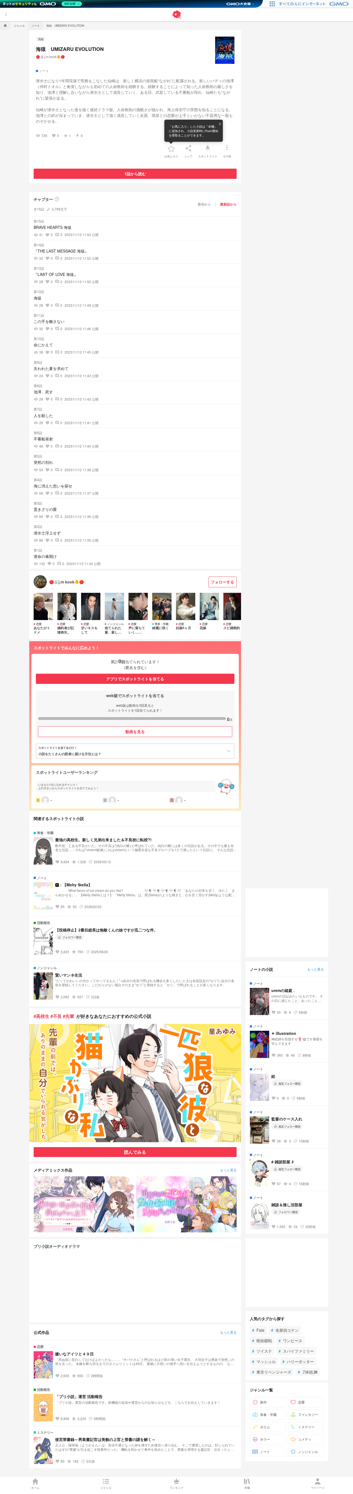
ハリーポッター (298, 1361)
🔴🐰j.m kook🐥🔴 (50, 56)
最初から (204, 204)
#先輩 (68, 1016)
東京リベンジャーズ (271, 1372)
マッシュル (264, 1361)
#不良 (56, 1016)
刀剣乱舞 (308, 1372)
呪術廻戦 (262, 1340)
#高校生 (41, 1016)
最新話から (228, 204)
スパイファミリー (296, 1351)
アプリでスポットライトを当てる (135, 678)
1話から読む (135, 173)
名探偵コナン (285, 1330)
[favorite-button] (171, 148)
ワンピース (290, 1340)
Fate (258, 1330)
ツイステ (262, 1351)
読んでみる (135, 1152)
